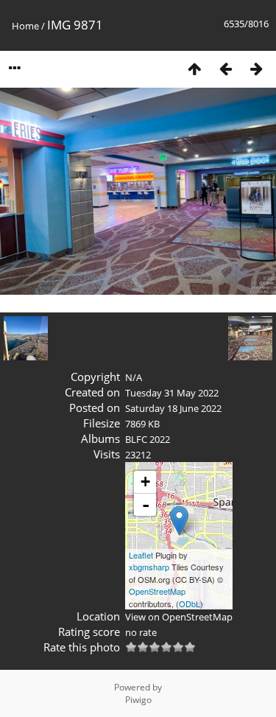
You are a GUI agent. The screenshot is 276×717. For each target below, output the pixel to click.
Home (25, 25)
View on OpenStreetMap (179, 616)
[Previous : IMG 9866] (225, 68)
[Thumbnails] (194, 68)
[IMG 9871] (179, 521)
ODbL (189, 603)
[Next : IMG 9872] (256, 68)
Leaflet (141, 555)
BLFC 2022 (147, 439)
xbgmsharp (149, 567)
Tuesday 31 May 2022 (172, 392)
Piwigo (138, 699)
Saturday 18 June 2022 (173, 408)
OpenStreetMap (157, 591)
